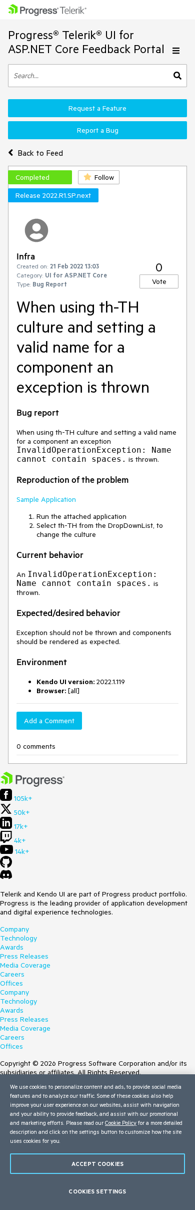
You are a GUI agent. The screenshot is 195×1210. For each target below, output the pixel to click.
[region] (97, 1142)
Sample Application (46, 499)
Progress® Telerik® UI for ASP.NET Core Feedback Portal (86, 42)
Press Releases (24, 956)
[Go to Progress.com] (32, 784)
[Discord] (6, 876)
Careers (12, 974)
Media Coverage (25, 965)
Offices (11, 983)
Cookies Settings (97, 1191)
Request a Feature (97, 108)
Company (14, 929)
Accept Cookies (98, 1163)
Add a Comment (49, 720)
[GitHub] (6, 865)
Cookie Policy (120, 1122)
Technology (18, 938)
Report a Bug (97, 130)
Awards (12, 947)
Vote (159, 281)
